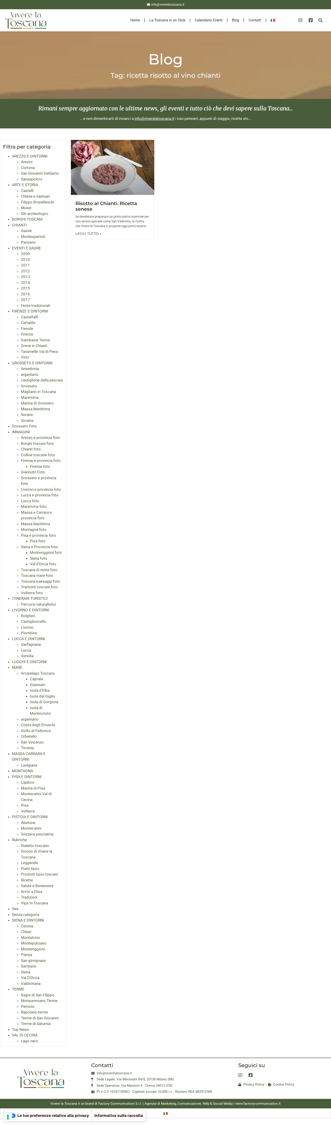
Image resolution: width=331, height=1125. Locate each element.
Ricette (27, 880)
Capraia (36, 679)
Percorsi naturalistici (38, 604)
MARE (17, 667)
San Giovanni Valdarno (40, 173)
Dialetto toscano (35, 845)
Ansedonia (30, 368)
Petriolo (27, 1006)
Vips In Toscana (34, 903)
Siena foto (38, 558)
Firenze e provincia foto (41, 460)
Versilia (27, 656)
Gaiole (26, 230)
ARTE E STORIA (25, 185)
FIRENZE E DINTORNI (30, 311)
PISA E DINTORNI (27, 776)
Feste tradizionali (35, 305)
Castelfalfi (29, 317)
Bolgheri (28, 616)
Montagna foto (33, 529)
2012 (25, 271)
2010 (25, 259)
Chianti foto (31, 449)
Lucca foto (30, 501)
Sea (15, 908)
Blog (235, 20)
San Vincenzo (32, 742)
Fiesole (27, 328)
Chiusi (26, 931)
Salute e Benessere (37, 885)
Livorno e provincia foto (41, 489)
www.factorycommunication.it (258, 1104)
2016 (25, 294)
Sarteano (28, 966)
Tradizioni (29, 897)
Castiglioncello (33, 621)
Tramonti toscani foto (39, 587)
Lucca (26, 650)
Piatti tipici (30, 868)
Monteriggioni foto (46, 552)
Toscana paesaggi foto (40, 581)
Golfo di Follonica (36, 730)
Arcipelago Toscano (38, 673)
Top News (20, 1029)
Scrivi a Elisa (31, 891)
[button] (320, 20)
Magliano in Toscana (38, 391)
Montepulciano (33, 943)
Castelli (27, 190)
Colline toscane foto (38, 455)
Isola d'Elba (40, 690)
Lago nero (29, 1041)
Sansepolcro (31, 179)
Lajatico (27, 782)
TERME (18, 989)
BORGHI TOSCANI (27, 219)
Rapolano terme (34, 1012)
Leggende (29, 862)
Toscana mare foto (37, 575)
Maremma (30, 397)
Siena (25, 972)
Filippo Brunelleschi (37, 202)
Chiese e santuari (35, 196)
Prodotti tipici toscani (39, 874)
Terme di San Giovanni (40, 1018)
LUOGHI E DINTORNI (29, 661)
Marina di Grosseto (37, 403)
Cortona (28, 167)
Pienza (26, 954)
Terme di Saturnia (36, 1023)
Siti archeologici (34, 213)
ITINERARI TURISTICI (30, 598)
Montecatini (31, 828)
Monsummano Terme (39, 1000)
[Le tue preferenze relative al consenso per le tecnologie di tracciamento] (8, 1117)
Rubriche (19, 839)
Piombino (29, 633)
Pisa (24, 805)
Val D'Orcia (30, 977)
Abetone (28, 822)
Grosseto (29, 386)
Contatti (255, 20)
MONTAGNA (22, 771)
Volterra (28, 811)
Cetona (27, 926)
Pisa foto (37, 541)
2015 (25, 288)
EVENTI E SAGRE (26, 248)
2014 (25, 282)
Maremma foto (34, 506)
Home (135, 20)
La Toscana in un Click (167, 20)
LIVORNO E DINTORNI (30, 610)
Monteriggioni (33, 949)
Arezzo (27, 162)
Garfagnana (31, 644)
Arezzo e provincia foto (40, 437)
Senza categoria (25, 914)
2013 (25, 276)
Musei (26, 207)
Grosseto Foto (24, 426)
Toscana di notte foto (39, 570)
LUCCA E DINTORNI (28, 639)
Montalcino (30, 937)
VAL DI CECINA (25, 1035)
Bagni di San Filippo (37, 995)
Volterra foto (32, 593)
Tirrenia (27, 748)
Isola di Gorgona (44, 702)
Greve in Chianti (34, 345)
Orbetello (29, 736)
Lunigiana (29, 765)
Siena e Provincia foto (39, 547)
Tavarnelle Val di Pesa (39, 351)
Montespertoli (33, 236)
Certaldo (28, 322)
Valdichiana (31, 983)
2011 (25, 265)
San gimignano (33, 960)
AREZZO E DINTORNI (30, 156)
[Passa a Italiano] (165, 1113)
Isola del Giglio (42, 696)
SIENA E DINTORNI (28, 920)
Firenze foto (40, 466)
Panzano (28, 242)
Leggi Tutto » (88, 233)
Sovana (27, 420)
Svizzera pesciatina (37, 834)
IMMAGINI (21, 432)
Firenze (27, 334)
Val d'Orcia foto (43, 564)
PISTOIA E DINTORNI (30, 817)
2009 (25, 253)
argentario (30, 374)
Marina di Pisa (33, 788)
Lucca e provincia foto (40, 495)
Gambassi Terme (35, 340)
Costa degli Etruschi (38, 725)
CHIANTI (19, 225)
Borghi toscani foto (37, 443)
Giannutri (37, 684)
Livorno (27, 627)
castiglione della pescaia (42, 380)
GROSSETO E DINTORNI (32, 363)
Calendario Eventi (208, 20)
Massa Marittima (35, 409)
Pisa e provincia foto (38, 535)
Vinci (25, 357)
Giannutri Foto (33, 472)
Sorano (27, 414)
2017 (25, 299)
